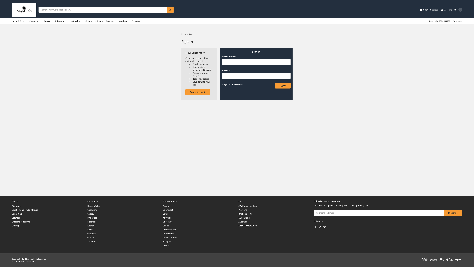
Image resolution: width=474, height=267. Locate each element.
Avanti (166, 206)
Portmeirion (168, 233)
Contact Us (17, 213)
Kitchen (86, 21)
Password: (227, 70)
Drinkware (60, 21)
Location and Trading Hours (25, 210)
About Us (16, 206)
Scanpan (167, 241)
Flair (23, 259)
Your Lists (457, 21)
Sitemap (15, 225)
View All (166, 245)
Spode (166, 225)
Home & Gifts (18, 21)
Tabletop (136, 21)
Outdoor (123, 21)
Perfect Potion (169, 229)
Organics (110, 21)
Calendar (16, 217)
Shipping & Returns (21, 221)
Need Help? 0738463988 (439, 21)
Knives (98, 21)
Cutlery (47, 21)
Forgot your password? (232, 84)
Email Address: (229, 56)
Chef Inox (167, 221)
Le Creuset (168, 210)
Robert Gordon (170, 237)
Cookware (34, 21)
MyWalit (166, 217)
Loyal (165, 213)
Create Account (197, 92)
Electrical (73, 21)
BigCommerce (41, 259)
